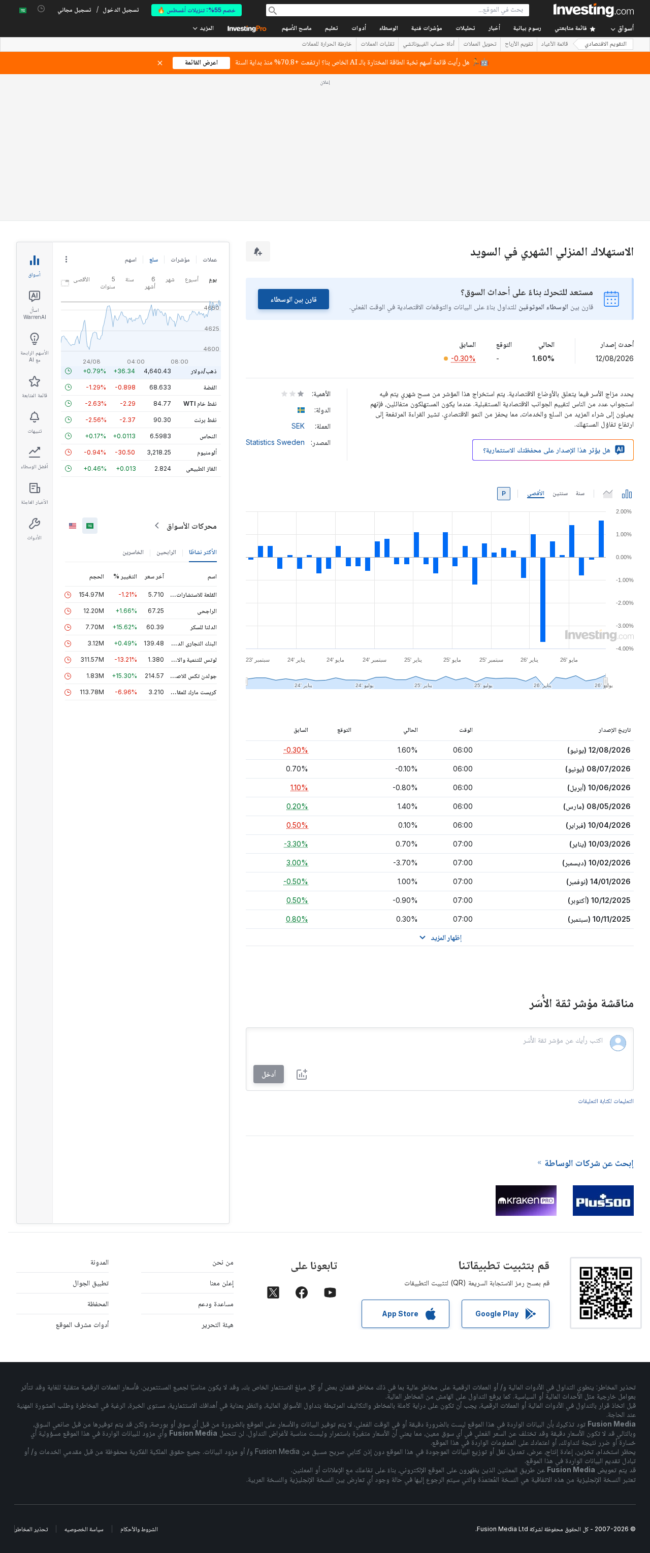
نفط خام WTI (200, 403)
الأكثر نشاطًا (203, 552)
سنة (580, 493)
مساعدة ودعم (216, 1303)
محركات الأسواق (192, 526)
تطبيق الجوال (91, 1282)
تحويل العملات (479, 45)
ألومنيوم (207, 452)
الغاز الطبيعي (201, 468)
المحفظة (98, 1303)
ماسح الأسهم (297, 28)
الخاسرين (133, 552)
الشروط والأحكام (139, 1529)
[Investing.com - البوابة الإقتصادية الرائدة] (594, 10)
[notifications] (41, 9)
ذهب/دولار (204, 371)
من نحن (223, 1261)
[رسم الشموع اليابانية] (627, 493)
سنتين (560, 493)
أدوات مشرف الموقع (82, 1324)
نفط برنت (205, 420)
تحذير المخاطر (31, 1529)
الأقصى (535, 493)
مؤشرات (180, 259)
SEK (298, 426)
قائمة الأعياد (554, 45)
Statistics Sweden (275, 442)
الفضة (210, 387)
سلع (153, 259)
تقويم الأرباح (519, 45)
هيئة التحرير (218, 1324)
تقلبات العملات (377, 45)
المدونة (99, 1261)
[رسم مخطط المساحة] (607, 493)
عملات (210, 259)
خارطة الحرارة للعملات (327, 45)
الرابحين (166, 552)
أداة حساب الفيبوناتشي (428, 45)
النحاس (208, 436)
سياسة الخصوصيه (84, 1529)
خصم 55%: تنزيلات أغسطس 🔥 (196, 10)
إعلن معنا (222, 1282)
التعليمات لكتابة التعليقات (606, 1101)
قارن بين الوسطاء (293, 299)
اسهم (131, 259)
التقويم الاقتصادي (605, 44)
